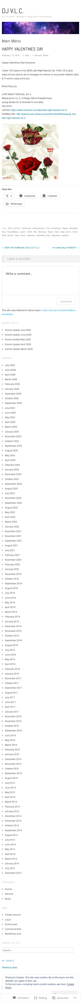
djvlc (27, 55)
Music (46, 55)
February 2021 (12, 554)
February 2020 (12, 564)
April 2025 (10, 422)
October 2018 (12, 635)
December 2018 (13, 626)
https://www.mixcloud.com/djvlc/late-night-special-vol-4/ (39, 109)
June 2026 (10, 369)
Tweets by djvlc (9, 967)
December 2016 (13, 716)
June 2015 (10, 787)
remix (75, 231)
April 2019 (10, 607)
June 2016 (10, 735)
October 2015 (12, 768)
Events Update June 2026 (18, 334)
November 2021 (13, 535)
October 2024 (12, 441)
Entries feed (11, 924)
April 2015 (10, 796)
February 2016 (12, 749)
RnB (4, 235)
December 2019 (13, 573)
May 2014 (10, 849)
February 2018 (12, 668)
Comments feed (13, 928)
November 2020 (13, 559)
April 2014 (10, 853)
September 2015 (13, 773)
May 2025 (10, 417)
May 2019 (10, 602)
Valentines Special (60, 235)
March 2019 (11, 611)
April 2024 (10, 460)
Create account (13, 914)
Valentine (31, 235)
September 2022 (13, 502)
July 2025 (10, 407)
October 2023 (12, 479)
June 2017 (10, 702)
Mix (35, 231)
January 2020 (12, 569)
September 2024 (13, 445)
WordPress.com (13, 933)
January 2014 (12, 863)
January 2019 (12, 621)
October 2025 (12, 398)
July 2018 (10, 649)
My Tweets (8, 960)
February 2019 (12, 616)
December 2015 (13, 759)
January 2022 (12, 526)
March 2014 (11, 858)
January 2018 (12, 673)
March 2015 (11, 801)
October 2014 (12, 825)
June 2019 (10, 597)
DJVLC (17, 228)
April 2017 (10, 706)
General (38, 55)
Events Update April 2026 (18, 344)
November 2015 (13, 763)
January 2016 (12, 754)
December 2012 (13, 872)
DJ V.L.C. (13, 11)
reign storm (65, 231)
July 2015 (10, 782)
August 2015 (11, 777)
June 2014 (10, 844)
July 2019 (10, 592)
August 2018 (11, 645)
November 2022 (13, 497)
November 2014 (13, 820)
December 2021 (13, 531)
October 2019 (12, 578)
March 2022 (11, 521)
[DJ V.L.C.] (40, 29)
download (26, 228)
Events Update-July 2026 (18, 329)
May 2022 (10, 512)
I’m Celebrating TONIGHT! (65, 247)
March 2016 (11, 744)
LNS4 (29, 231)
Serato (10, 235)
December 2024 (13, 436)
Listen (22, 231)
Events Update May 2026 (18, 339)
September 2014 (13, 830)
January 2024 (12, 469)
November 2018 (13, 630)
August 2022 (11, 507)
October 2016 (12, 725)
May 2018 (10, 659)
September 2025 (13, 402)
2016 (10, 228)
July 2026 (10, 365)
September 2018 (13, 640)
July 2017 (10, 697)
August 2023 (11, 488)
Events (8, 889)
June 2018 (10, 654)
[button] (30, 152)
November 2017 (13, 678)
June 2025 (10, 412)
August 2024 (11, 450)
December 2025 (13, 393)
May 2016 (10, 740)
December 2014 (13, 815)
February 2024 (12, 464)
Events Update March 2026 (19, 348)
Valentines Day (43, 235)
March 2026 (11, 379)
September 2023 (13, 483)
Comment (66, 301)
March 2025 (11, 426)
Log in (8, 919)
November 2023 (13, 474)
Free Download (53, 228)
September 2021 (13, 540)
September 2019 (13, 583)
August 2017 (11, 692)
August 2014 (11, 834)
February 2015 (12, 806)
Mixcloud (42, 231)
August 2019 (11, 588)
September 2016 (13, 730)
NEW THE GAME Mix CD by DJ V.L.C (20, 247)
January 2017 (12, 711)
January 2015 (12, 811)
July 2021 (10, 550)
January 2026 (12, 388)
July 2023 (10, 493)
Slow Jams (20, 235)
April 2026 (10, 374)
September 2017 (13, 687)
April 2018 (10, 663)
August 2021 (11, 545)
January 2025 (12, 431)
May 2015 (10, 792)
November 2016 (13, 721)
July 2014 (10, 839)
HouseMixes (12, 231)
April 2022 (10, 516)
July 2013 (10, 868)
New (57, 231)
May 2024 (10, 455)
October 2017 (12, 683)
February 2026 (12, 383)
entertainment (38, 228)
